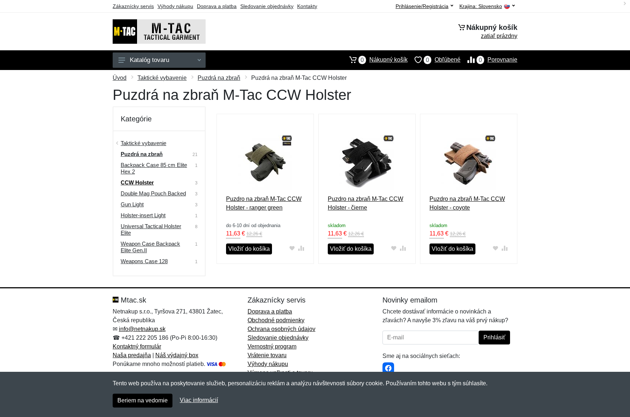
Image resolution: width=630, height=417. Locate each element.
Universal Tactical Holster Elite (151, 229)
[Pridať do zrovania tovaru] (301, 248)
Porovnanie (498, 59)
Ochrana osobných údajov (281, 329)
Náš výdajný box (176, 355)
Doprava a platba (217, 6)
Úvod (120, 78)
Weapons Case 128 (144, 261)
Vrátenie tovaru (267, 355)
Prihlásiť (494, 337)
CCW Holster (137, 182)
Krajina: (480, 6)
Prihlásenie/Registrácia (422, 6)
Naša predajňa (132, 355)
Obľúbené (443, 59)
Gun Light (132, 204)
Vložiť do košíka (249, 249)
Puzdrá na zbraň (219, 78)
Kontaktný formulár (137, 346)
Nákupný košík (384, 59)
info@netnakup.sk (142, 329)
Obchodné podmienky (276, 320)
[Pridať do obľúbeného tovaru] (292, 248)
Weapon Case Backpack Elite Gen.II (150, 247)
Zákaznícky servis (133, 6)
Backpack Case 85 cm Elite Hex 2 (154, 168)
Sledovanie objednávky (266, 6)
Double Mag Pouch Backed (153, 193)
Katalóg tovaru (149, 59)
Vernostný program (272, 346)
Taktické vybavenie (162, 78)
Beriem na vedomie (142, 400)
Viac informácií (199, 400)
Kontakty (307, 6)
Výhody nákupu (175, 6)
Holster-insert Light (143, 215)
